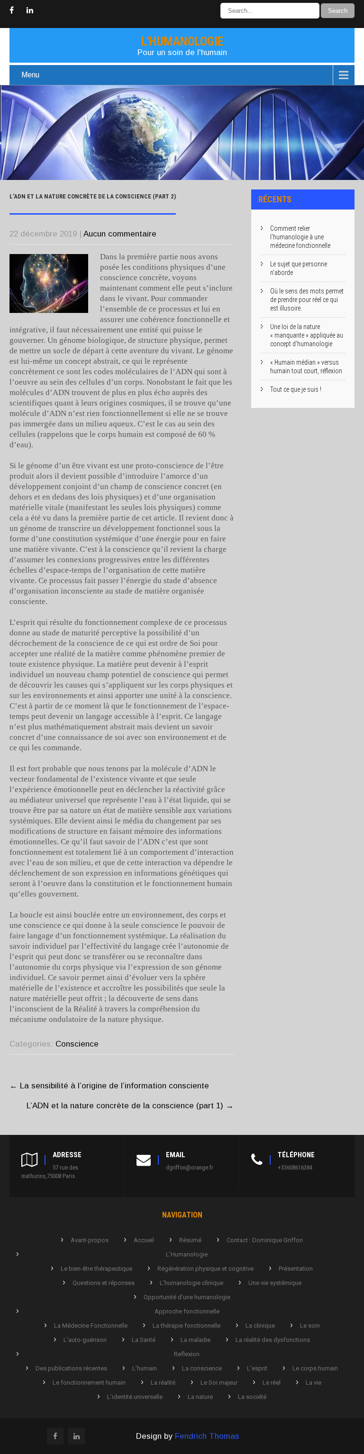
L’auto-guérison (85, 1339)
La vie (313, 1382)
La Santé (143, 1339)
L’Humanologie (187, 1254)
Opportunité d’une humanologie (187, 1297)
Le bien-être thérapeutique (96, 1268)
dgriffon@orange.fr (189, 1167)
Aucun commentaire (119, 233)
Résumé (190, 1240)
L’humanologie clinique (191, 1282)
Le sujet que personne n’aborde (298, 268)
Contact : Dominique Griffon (265, 1240)
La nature (200, 1396)
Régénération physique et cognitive (205, 1268)
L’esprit (257, 1368)
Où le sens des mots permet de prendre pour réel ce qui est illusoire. (307, 299)
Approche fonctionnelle (187, 1311)
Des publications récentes (71, 1368)
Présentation (296, 1268)
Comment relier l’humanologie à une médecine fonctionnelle (300, 237)
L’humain (144, 1368)
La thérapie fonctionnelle (186, 1325)
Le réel (272, 1382)
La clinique (260, 1325)
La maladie (195, 1339)
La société (252, 1396)
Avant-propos (90, 1240)
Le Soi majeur (218, 1382)
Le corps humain (315, 1368)
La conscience (202, 1368)
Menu (30, 75)
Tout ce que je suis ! (295, 389)
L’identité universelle (135, 1396)
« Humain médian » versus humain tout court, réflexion (306, 367)
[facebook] (11, 10)
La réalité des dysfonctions (273, 1339)
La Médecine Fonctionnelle (90, 1325)
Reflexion (187, 1354)
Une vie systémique (274, 1282)
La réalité (163, 1382)
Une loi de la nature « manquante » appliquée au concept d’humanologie (306, 335)
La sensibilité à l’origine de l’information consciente (109, 1085)
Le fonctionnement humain (89, 1382)
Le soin (310, 1325)
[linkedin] (30, 10)
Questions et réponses (104, 1282)
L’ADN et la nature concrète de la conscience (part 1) (130, 1105)
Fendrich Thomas (207, 1436)
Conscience (77, 1043)
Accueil (144, 1240)
